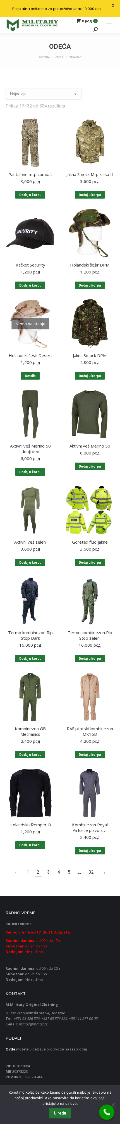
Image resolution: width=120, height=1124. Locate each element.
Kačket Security (30, 265)
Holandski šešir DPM (89, 265)
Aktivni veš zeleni (30, 542)
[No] (113, 1105)
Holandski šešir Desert (30, 355)
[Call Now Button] (106, 1112)
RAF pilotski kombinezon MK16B (90, 731)
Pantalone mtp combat (30, 174)
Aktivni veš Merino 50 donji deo (30, 448)
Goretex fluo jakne (90, 542)
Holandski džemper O (30, 824)
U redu (60, 1113)
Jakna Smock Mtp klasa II (89, 174)
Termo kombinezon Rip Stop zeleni (90, 635)
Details (30, 376)
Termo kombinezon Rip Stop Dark (30, 635)
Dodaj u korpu (30, 195)
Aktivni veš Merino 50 (89, 446)
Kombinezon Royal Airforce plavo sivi (90, 827)
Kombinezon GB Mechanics (30, 731)
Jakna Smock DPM (90, 355)
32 (91, 872)
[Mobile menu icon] (108, 25)
